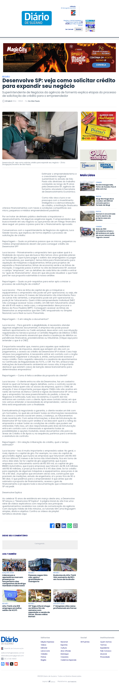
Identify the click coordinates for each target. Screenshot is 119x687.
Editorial (44, 648)
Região (43, 660)
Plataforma (62, 681)
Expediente (104, 648)
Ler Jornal (69, 29)
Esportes (64, 645)
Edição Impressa (47, 642)
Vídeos (43, 645)
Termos (103, 645)
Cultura (64, 648)
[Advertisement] (19, 187)
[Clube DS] (98, 155)
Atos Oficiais (66, 651)
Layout (45, 681)
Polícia (43, 657)
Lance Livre (45, 651)
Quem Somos (106, 642)
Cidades (44, 654)
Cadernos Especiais (68, 660)
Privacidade (105, 657)
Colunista (64, 657)
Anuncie (103, 654)
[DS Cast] (88, 166)
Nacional (64, 642)
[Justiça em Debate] (106, 166)
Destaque (65, 654)
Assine (78, 29)
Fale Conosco (105, 651)
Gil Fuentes (85, 642)
